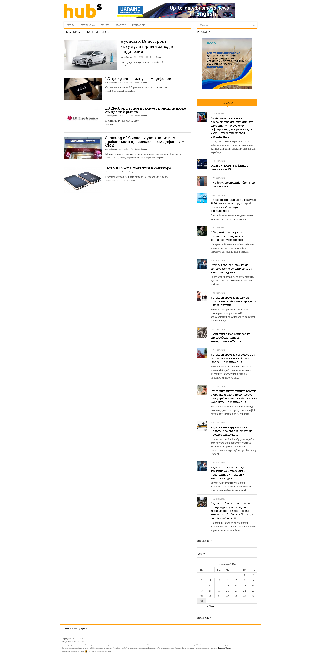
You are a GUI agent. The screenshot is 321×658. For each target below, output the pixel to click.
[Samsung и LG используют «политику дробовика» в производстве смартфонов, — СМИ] (83, 148)
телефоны (159, 157)
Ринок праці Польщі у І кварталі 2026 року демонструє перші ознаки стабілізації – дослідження (233, 205)
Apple (112, 157)
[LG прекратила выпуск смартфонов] (83, 89)
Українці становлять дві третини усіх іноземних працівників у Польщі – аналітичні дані (228, 472)
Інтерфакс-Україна (224, 648)
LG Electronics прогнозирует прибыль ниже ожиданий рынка (145, 110)
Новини (159, 57)
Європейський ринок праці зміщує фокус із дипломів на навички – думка (231, 268)
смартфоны (130, 91)
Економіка (88, 25)
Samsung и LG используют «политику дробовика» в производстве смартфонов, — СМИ (144, 141)
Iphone (118, 180)
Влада (71, 25)
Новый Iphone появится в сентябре (138, 168)
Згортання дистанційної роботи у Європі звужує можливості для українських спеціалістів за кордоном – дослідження (234, 396)
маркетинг (131, 157)
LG (134, 65)
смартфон (141, 157)
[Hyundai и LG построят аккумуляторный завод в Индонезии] (90, 55)
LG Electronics (119, 91)
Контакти (138, 25)
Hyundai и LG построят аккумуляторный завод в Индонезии (146, 46)
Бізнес (105, 25)
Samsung (122, 157)
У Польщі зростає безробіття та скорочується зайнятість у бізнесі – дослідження (233, 358)
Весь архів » (204, 617)
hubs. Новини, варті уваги (83, 10)
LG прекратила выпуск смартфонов (138, 78)
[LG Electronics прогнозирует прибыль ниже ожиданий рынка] (83, 118)
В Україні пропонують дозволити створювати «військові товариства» (227, 235)
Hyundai (128, 65)
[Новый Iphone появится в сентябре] (83, 180)
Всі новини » (204, 540)
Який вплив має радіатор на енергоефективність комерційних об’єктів (230, 337)
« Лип (210, 606)
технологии (130, 180)
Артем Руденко (126, 57)
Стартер (120, 25)
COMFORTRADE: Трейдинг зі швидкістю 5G (230, 167)
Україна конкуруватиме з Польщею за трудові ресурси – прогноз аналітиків (232, 430)
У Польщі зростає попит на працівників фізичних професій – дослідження (233, 301)
